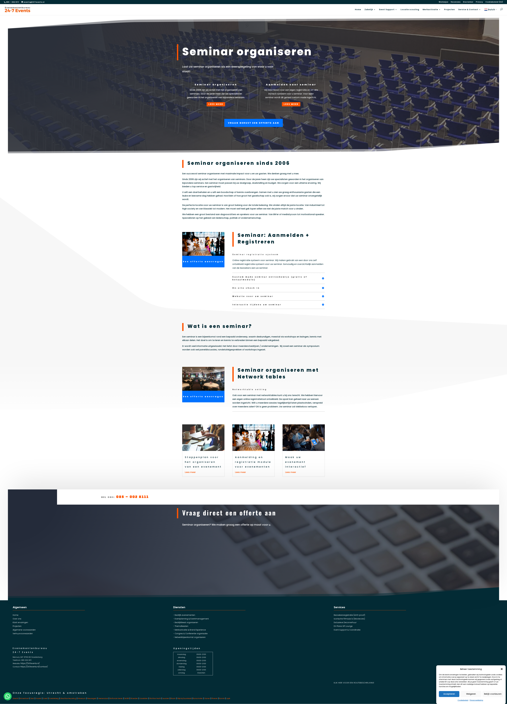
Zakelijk (369, 10)
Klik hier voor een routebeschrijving (354, 682)
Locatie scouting (410, 10)
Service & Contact (468, 10)
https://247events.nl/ (30, 663)
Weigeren (471, 694)
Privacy (479, 2)
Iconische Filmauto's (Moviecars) (349, 618)
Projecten (449, 10)
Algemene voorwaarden (24, 630)
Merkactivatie (430, 10)
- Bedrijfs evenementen (184, 615)
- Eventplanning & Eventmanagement (191, 618)
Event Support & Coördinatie (347, 630)
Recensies (456, 2)
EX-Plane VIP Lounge (343, 626)
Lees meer (215, 104)
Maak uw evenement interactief (295, 462)
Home (358, 10)
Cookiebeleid (463, 700)
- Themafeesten (180, 626)
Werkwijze (443, 2)
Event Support (387, 10)
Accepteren (449, 694)
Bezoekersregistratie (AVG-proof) (349, 615)
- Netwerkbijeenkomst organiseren (189, 637)
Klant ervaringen (20, 622)
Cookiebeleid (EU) (494, 2)
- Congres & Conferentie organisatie (190, 633)
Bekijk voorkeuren (493, 694)
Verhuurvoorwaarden (23, 633)
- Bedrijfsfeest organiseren (185, 622)
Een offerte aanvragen (203, 261)
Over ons (17, 618)
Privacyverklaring (476, 700)
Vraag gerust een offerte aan (253, 122)
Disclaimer (468, 2)
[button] (501, 669)
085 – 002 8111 (132, 497)
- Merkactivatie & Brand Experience (189, 630)
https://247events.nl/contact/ (34, 666)
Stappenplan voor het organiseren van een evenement (203, 462)
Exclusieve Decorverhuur (345, 622)
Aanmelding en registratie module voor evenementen (253, 462)
